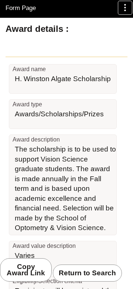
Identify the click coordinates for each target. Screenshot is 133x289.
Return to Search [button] (87, 273)
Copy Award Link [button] (26, 270)
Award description (36, 139)
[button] (125, 7)
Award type (27, 104)
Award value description (44, 246)
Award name (29, 69)
